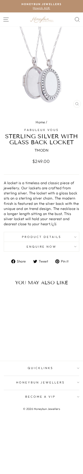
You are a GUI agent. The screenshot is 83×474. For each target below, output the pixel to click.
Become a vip (40, 396)
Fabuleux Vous (41, 130)
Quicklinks (40, 368)
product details (41, 237)
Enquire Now (42, 246)
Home (40, 122)
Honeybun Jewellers (40, 382)
